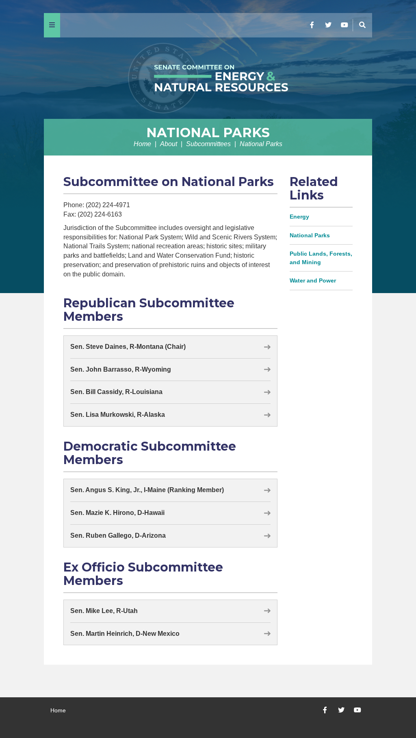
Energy (299, 216)
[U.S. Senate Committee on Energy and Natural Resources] (208, 78)
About (168, 143)
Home (142, 143)
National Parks (208, 132)
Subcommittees (208, 143)
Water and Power (313, 280)
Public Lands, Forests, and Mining (321, 257)
